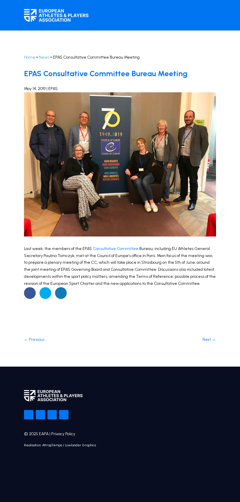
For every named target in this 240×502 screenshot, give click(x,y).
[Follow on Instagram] (52, 414)
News (44, 57)
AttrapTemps (52, 445)
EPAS (53, 88)
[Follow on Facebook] (28, 414)
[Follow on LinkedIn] (63, 414)
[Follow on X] (40, 414)
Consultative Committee (115, 248)
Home (29, 57)
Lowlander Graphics (80, 445)
